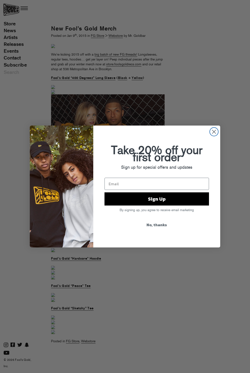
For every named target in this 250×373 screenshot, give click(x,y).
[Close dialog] (214, 132)
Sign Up (157, 199)
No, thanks (156, 225)
